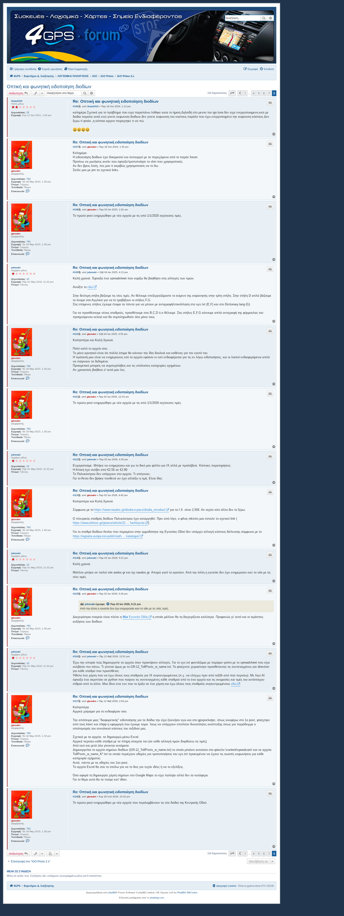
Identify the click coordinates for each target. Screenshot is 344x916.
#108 (75, 209)
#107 (75, 147)
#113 (75, 495)
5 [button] (259, 93)
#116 (75, 656)
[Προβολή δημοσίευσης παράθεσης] (108, 604)
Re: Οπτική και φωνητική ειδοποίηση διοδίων (115, 101)
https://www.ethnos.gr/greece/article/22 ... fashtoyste (108, 523)
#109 (75, 272)
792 (28, 179)
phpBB (112, 892)
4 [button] (253, 93)
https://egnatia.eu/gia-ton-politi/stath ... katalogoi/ (106, 536)
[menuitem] (50, 69)
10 (27, 279)
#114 (75, 558)
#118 (75, 796)
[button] (232, 93)
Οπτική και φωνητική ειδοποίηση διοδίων (49, 86)
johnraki (16, 267)
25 (27, 112)
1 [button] (245, 93)
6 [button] (264, 93)
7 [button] (269, 93)
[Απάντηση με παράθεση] (270, 102)
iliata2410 (16, 101)
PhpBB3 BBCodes (187, 892)
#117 (75, 701)
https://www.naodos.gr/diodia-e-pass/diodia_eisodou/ (129, 509)
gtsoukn (15, 171)
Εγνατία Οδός (135, 617)
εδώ (90, 287)
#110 (75, 334)
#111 (75, 396)
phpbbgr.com (157, 897)
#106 (75, 106)
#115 (75, 593)
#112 (75, 459)
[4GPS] (142, 35)
